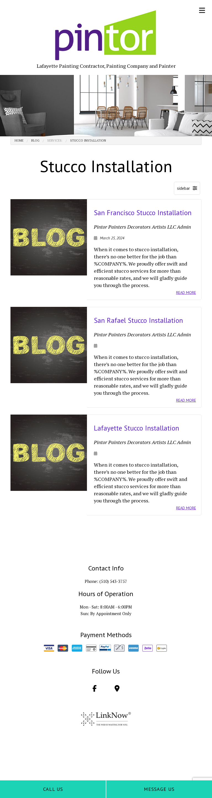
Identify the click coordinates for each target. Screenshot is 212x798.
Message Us (159, 789)
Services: (54, 140)
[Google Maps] (117, 689)
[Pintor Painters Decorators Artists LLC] (106, 35)
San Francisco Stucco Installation (143, 212)
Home (19, 140)
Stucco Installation (88, 140)
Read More (186, 292)
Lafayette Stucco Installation (136, 428)
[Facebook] (94, 689)
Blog (35, 140)
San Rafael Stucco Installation (138, 320)
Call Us (53, 789)
